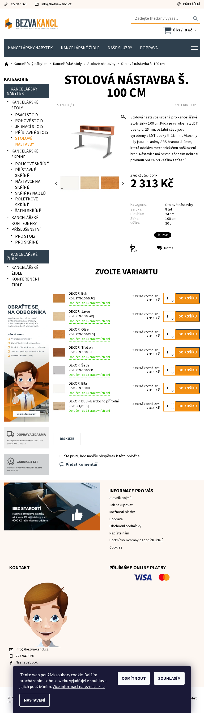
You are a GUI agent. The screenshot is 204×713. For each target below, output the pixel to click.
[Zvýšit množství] (174, 295)
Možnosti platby (122, 512)
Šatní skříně (28, 211)
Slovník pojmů (120, 498)
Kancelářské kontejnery (25, 220)
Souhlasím (169, 678)
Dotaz (168, 248)
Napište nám (119, 533)
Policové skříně (32, 164)
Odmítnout (134, 678)
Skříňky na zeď (30, 193)
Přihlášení (191, 4)
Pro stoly (25, 236)
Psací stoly (26, 115)
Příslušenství (26, 229)
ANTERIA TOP (185, 105)
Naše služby (120, 48)
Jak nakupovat (121, 505)
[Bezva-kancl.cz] (53, 24)
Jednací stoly (29, 127)
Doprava (149, 48)
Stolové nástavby (179, 205)
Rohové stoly (29, 121)
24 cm (170, 214)
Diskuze (67, 439)
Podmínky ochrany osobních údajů (136, 540)
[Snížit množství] (174, 301)
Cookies (115, 547)
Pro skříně (26, 242)
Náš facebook (27, 662)
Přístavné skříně (25, 173)
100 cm (170, 218)
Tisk (133, 250)
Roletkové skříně (26, 202)
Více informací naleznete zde (79, 687)
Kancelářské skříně (25, 154)
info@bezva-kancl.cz (56, 4)
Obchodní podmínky (125, 526)
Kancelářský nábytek (30, 48)
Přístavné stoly (31, 132)
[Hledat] (195, 18)
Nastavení (34, 700)
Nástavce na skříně (27, 184)
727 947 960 (18, 4)
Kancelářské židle (80, 48)
